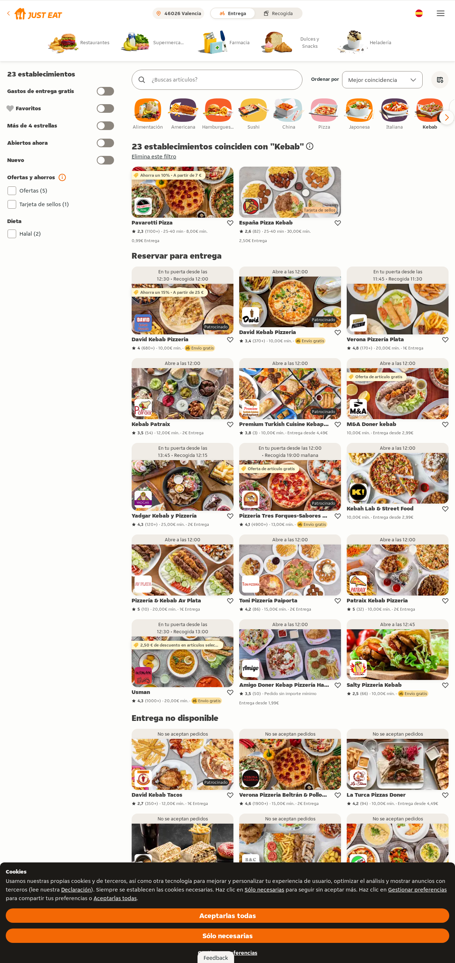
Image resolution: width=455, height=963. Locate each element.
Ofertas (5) (33, 190)
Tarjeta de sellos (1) (44, 204)
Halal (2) (30, 233)
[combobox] (224, 79)
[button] (34, 13)
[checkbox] (148, 114)
